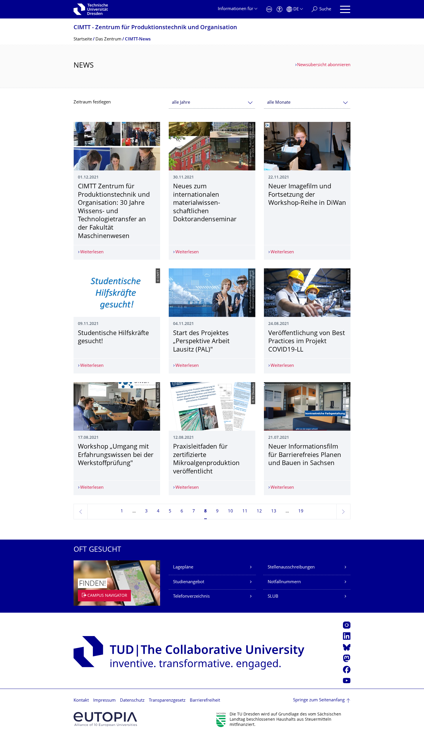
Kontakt (81, 700)
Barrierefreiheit (205, 700)
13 (273, 511)
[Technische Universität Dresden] (91, 9)
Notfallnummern (284, 582)
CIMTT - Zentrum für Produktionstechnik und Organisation (155, 28)
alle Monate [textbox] (278, 103)
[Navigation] (345, 9)
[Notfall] (269, 9)
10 (230, 511)
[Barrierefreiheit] (279, 9)
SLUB (273, 596)
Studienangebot (188, 582)
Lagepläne (183, 567)
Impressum (104, 700)
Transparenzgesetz (167, 700)
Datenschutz (132, 700)
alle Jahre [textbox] (181, 103)
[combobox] (212, 103)
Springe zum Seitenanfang (319, 700)
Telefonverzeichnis (191, 596)
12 (259, 511)
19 (300, 511)
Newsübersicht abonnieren (323, 65)
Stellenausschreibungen (291, 567)
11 (244, 511)
